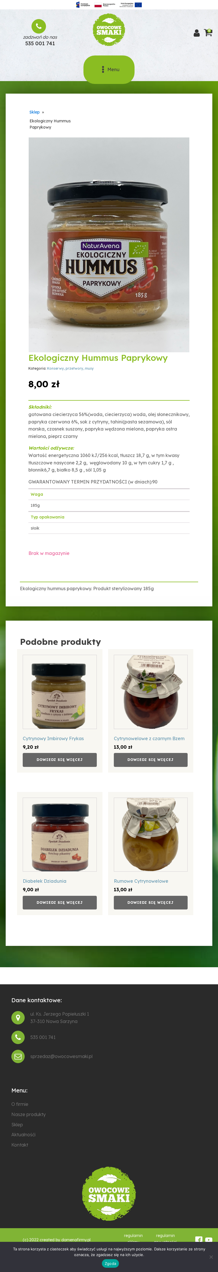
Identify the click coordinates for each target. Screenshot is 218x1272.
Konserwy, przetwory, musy (70, 368)
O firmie (19, 1104)
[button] (180, 147)
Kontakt (19, 1145)
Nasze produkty (28, 1114)
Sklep (35, 112)
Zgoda (110, 1263)
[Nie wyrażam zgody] (211, 1257)
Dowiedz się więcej (60, 760)
